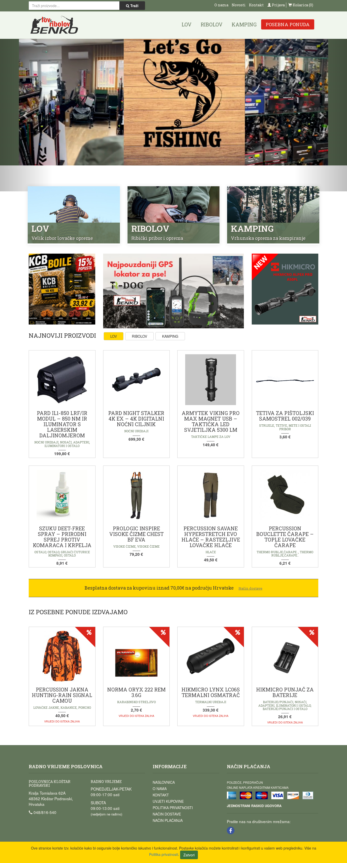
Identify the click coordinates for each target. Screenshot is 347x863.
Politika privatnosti (173, 807)
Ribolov (212, 24)
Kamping (244, 24)
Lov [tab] (113, 336)
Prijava (278, 5)
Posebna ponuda (288, 24)
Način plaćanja (168, 820)
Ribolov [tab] (139, 336)
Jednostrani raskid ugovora (254, 805)
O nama (221, 5)
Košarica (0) (302, 5)
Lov (187, 24)
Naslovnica (164, 782)
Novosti (239, 5)
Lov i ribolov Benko (54, 25)
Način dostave (167, 813)
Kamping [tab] (170, 336)
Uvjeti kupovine (168, 801)
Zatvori (189, 854)
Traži (133, 5)
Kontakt (256, 5)
